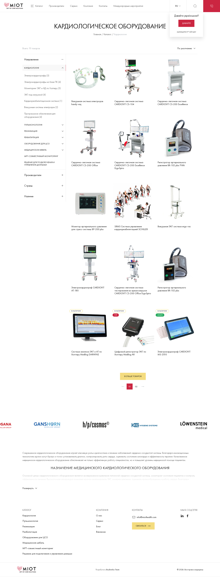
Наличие (28, 196)
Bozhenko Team (112, 569)
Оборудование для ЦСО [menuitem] (37, 143)
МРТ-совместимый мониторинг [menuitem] (41, 156)
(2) (41, 107)
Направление (31, 59)
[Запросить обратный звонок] (211, 6)
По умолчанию (184, 48)
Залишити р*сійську (186, 32)
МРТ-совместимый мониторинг (37, 548)
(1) (43, 100)
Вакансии (101, 531)
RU (176, 5)
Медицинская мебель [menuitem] (35, 150)
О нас (99, 515)
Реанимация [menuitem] (30, 131)
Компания (88, 5)
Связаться (141, 525)
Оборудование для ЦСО (35, 537)
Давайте (186, 23)
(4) (42, 82)
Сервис (74, 5)
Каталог (39, 5)
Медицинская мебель (33, 542)
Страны (28, 185)
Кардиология (29, 515)
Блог (98, 526)
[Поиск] (194, 6)
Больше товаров (133, 376)
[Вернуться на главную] (14, 6)
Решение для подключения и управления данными (47, 553)
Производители (56, 5)
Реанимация (28, 526)
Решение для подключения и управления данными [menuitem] (39, 163)
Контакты (103, 5)
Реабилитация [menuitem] (31, 137)
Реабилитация (29, 531)
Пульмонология (30, 520)
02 (136, 386)
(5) (36, 75)
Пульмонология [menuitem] (33, 124)
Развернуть (28, 488)
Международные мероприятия (128, 5)
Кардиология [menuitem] (31, 67)
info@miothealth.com (146, 517)
